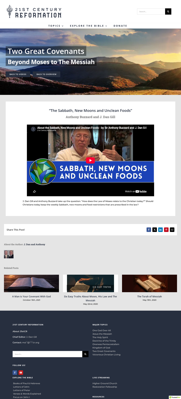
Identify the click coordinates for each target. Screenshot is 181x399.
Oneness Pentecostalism (105, 344)
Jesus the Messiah (102, 334)
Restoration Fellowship (104, 387)
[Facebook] (15, 372)
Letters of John (21, 387)
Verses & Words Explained (27, 393)
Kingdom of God (101, 347)
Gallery (35, 283)
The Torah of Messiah (150, 283)
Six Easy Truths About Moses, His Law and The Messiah (90, 283)
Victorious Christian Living (106, 354)
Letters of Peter (21, 390)
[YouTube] (21, 372)
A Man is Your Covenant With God (28, 283)
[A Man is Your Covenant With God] (31, 283)
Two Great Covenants (103, 351)
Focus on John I (21, 397)
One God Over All (101, 330)
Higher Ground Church (104, 383)
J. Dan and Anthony (34, 244)
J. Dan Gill (31, 337)
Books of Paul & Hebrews (26, 383)
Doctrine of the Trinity (104, 341)
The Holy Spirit (100, 337)
